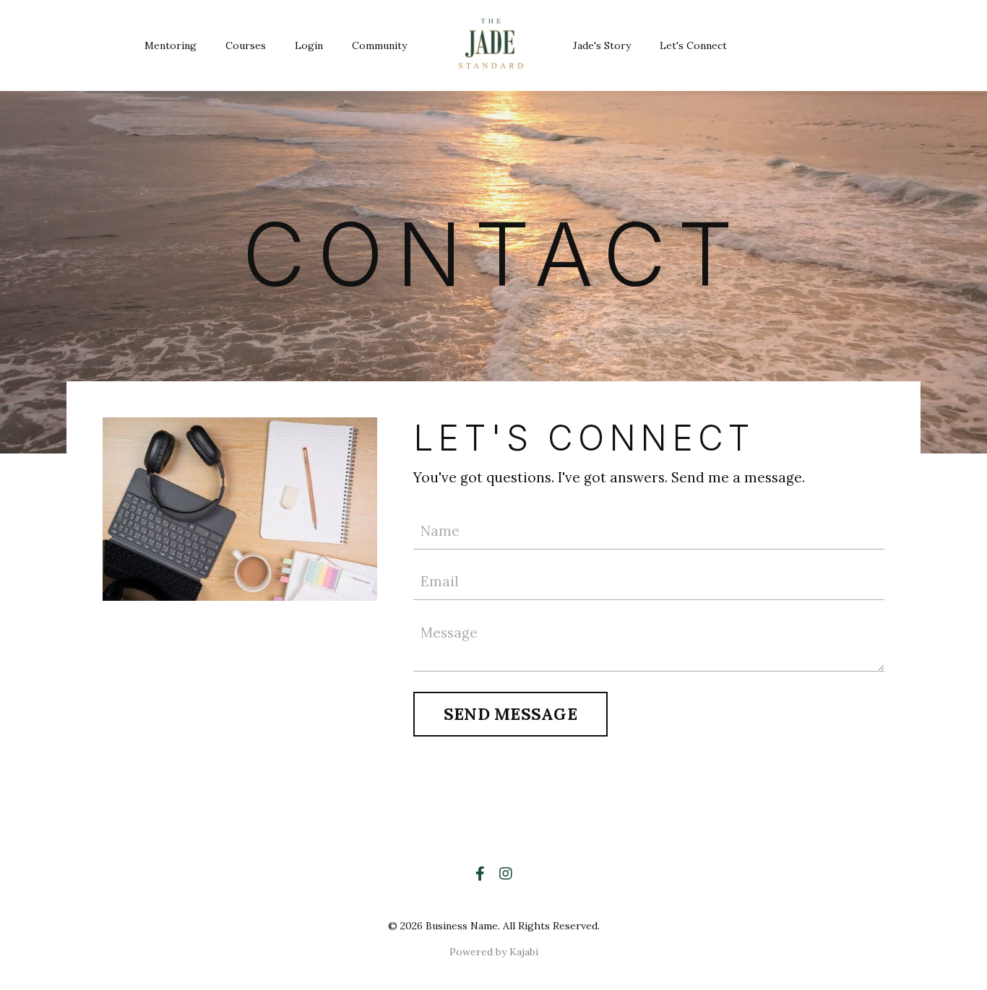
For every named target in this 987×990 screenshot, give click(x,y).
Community (379, 45)
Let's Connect (693, 45)
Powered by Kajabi (493, 951)
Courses (245, 45)
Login (309, 45)
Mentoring (171, 45)
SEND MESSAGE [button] (510, 713)
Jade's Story (602, 45)
